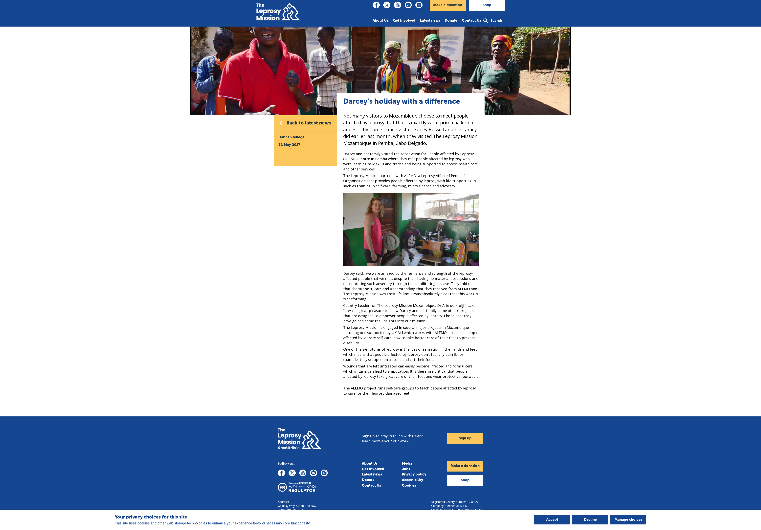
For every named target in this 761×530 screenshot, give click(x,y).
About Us (380, 20)
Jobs (406, 469)
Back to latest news (308, 123)
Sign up (465, 438)
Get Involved (404, 20)
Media (407, 463)
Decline (590, 519)
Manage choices (628, 519)
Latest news (430, 20)
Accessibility (412, 480)
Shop (487, 5)
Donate (451, 20)
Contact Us (471, 20)
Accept (552, 519)
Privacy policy (414, 474)
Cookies (409, 485)
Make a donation (447, 5)
